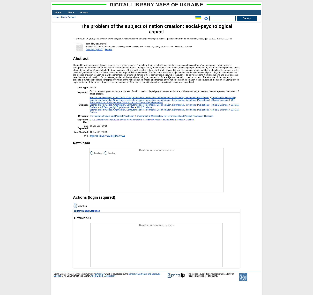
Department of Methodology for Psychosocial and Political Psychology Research (175, 116)
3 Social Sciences (220, 100)
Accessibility (109, 276)
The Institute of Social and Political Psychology (112, 116)
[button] (75, 205)
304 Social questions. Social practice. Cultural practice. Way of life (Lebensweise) (162, 101)
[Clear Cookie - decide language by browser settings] (205, 18)
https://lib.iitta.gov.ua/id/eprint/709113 (107, 136)
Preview (108, 49)
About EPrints (97, 276)
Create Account (68, 17)
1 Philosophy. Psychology (223, 97)
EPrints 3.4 (100, 274)
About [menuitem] (71, 12)
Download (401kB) (94, 49)
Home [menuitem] (58, 12)
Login (56, 17)
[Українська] (197, 18)
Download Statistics (88, 211)
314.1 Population (144, 107)
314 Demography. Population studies (116, 107)
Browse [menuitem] (84, 12)
